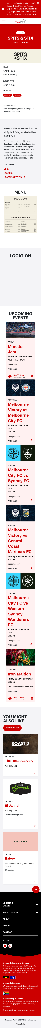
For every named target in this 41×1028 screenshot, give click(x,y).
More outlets (12, 728)
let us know (12, 1010)
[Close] (38, 2)
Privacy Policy (21, 1024)
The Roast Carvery (19, 761)
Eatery (10, 858)
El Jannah (12, 805)
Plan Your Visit (11, 912)
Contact (7, 932)
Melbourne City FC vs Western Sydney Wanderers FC (18, 611)
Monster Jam (16, 349)
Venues (7, 926)
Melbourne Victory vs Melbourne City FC (18, 412)
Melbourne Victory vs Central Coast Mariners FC (20, 541)
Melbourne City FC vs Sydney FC (18, 475)
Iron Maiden (19, 674)
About (6, 919)
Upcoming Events (8, 904)
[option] (20, 355)
